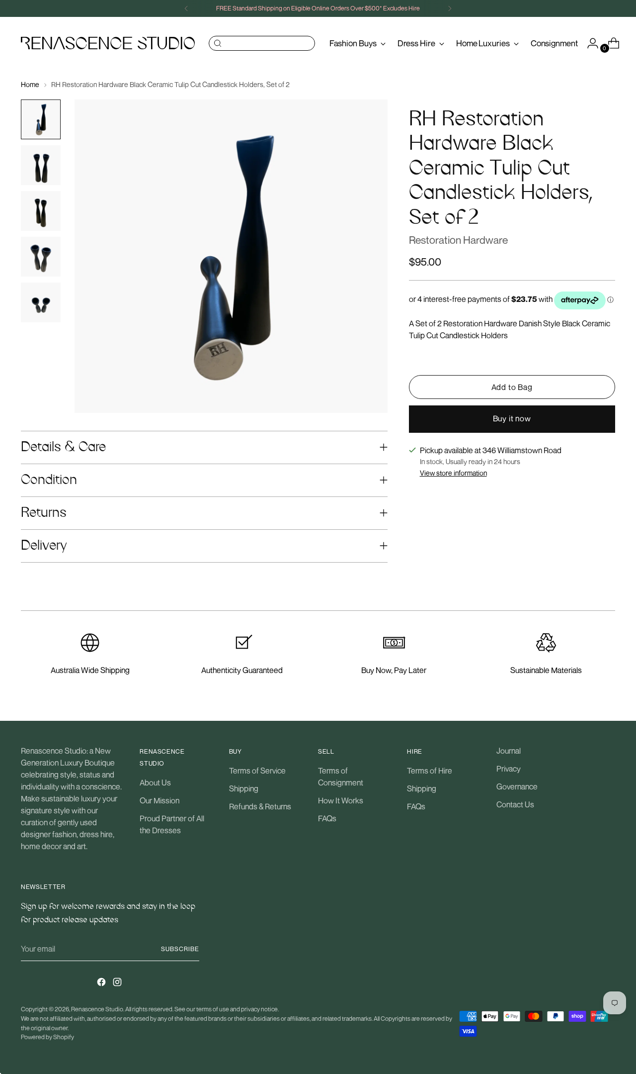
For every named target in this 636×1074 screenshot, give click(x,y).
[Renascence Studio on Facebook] (102, 983)
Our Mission (159, 800)
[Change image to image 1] (41, 119)
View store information (453, 473)
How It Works (340, 800)
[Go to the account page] (589, 43)
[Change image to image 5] (41, 302)
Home (30, 84)
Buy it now (512, 419)
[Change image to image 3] (41, 211)
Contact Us (515, 804)
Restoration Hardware (458, 240)
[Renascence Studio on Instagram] (118, 983)
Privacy (508, 769)
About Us (155, 782)
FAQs (327, 818)
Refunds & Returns (260, 806)
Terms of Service (257, 771)
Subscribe (180, 949)
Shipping (243, 788)
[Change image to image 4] (41, 257)
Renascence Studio (97, 1009)
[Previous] (186, 8)
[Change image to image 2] (41, 165)
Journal (508, 751)
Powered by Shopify (47, 1037)
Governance (517, 786)
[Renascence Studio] (108, 43)
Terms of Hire (429, 771)
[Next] (450, 8)
